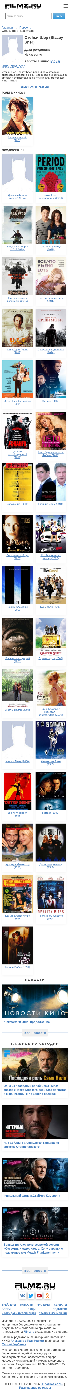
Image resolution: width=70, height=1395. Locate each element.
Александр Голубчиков (27, 1340)
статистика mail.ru (53, 1313)
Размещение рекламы (35, 1387)
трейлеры (9, 1304)
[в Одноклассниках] (47, 1295)
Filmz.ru (29, 1331)
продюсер (17, 66)
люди (32, 1309)
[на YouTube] (39, 1295)
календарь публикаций (19, 1313)
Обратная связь (52, 1384)
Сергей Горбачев (14, 1344)
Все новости (35, 1033)
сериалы (60, 1304)
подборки (60, 1309)
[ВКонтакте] (22, 1295)
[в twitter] (31, 1295)
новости (26, 1304)
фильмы (44, 1304)
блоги (6, 1309)
